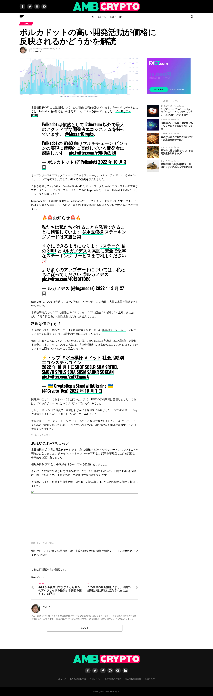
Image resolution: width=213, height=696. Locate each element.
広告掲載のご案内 (113, 678)
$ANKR (93, 372)
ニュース (102, 16)
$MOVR (48, 372)
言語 (112, 16)
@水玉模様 (92, 231)
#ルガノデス (75, 250)
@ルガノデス (95, 274)
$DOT (52, 250)
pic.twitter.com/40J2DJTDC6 (66, 279)
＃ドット (92, 357)
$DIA (71, 372)
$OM (100, 367)
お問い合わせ (96, 678)
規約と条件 (150, 678)
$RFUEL (111, 367)
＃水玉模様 (72, 357)
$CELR (90, 367)
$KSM (81, 372)
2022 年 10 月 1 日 (86, 390)
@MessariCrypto (79, 134)
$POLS (60, 372)
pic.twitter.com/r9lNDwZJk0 (92, 152)
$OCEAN (107, 372)
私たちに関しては (78, 678)
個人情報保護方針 (133, 678)
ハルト (38, 51)
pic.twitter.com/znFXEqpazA (65, 376)
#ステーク (110, 245)
